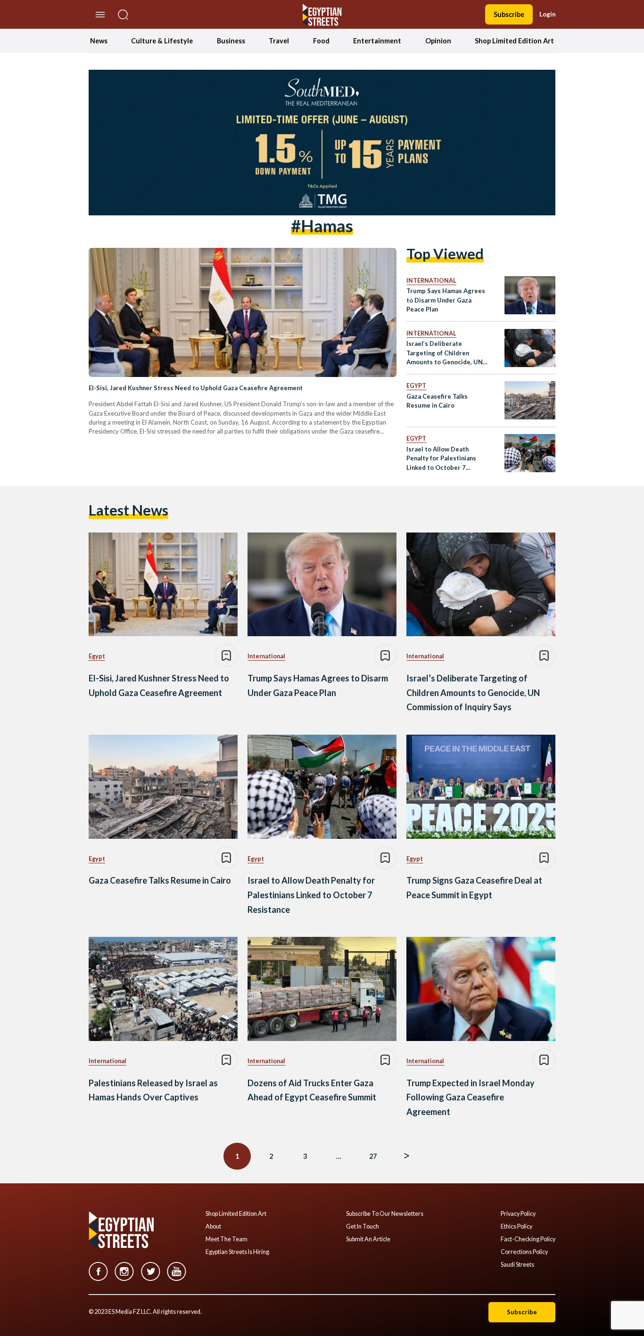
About (213, 1226)
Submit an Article (368, 1239)
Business (231, 41)
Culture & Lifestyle (162, 41)
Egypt (416, 385)
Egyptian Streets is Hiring (237, 1252)
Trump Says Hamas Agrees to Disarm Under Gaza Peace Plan (445, 300)
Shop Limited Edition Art (514, 41)
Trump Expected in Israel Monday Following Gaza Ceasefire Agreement (470, 1097)
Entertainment (377, 41)
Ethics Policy (516, 1226)
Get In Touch (362, 1226)
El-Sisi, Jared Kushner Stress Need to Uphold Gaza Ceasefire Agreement (196, 388)
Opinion (438, 41)
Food (321, 41)
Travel (279, 41)
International (431, 280)
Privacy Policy (518, 1214)
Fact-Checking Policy (528, 1239)
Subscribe (509, 14)
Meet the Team (227, 1239)
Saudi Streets (517, 1265)
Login (547, 14)
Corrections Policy (524, 1252)
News (98, 41)
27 (373, 1156)
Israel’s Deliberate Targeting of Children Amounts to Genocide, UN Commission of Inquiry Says (446, 353)
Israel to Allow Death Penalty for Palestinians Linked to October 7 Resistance (441, 458)
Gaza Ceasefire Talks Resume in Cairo (437, 401)
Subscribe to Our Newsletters (384, 1214)
